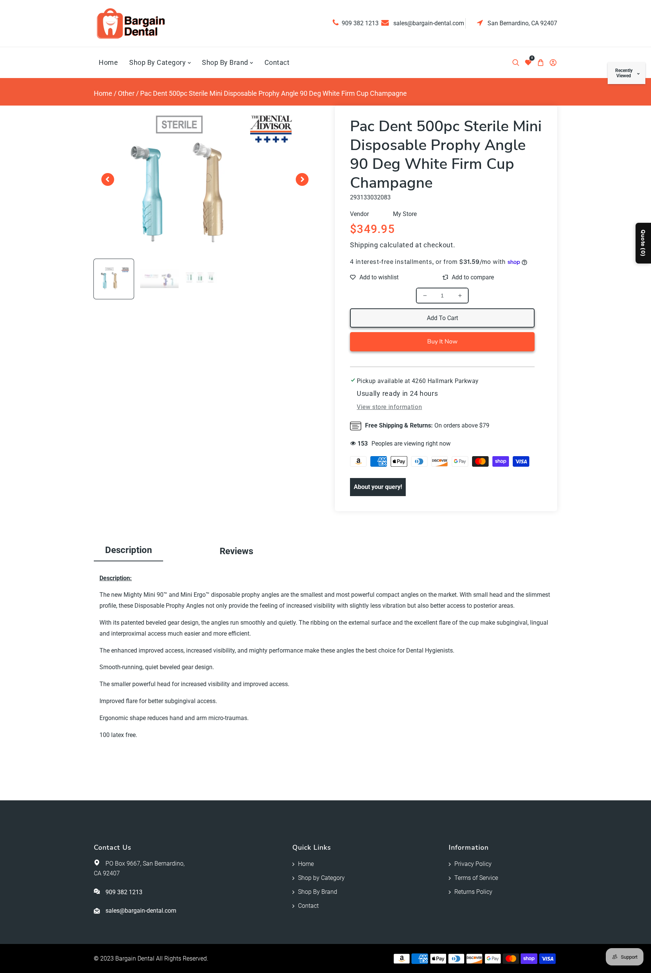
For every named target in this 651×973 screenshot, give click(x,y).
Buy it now (442, 341)
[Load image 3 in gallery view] (205, 279)
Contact (308, 905)
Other (126, 93)
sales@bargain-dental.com (428, 23)
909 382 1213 (360, 23)
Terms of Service (476, 877)
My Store (405, 214)
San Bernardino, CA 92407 (521, 23)
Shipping (364, 245)
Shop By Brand (317, 891)
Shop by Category (321, 877)
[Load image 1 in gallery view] (114, 279)
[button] (515, 62)
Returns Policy (473, 891)
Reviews (236, 551)
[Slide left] (107, 179)
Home (103, 93)
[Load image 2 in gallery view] (159, 279)
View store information (389, 407)
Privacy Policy (473, 863)
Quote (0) (643, 243)
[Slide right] (302, 179)
